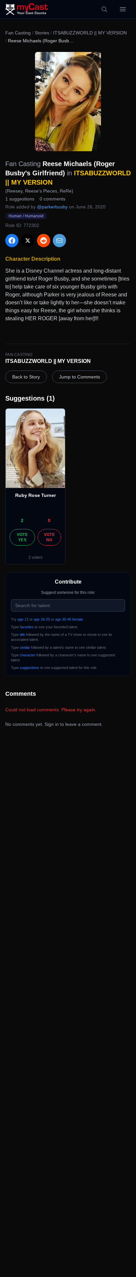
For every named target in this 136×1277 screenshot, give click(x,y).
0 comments (52, 198)
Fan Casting (18, 32)
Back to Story (26, 376)
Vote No (49, 537)
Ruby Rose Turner (35, 495)
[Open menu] (123, 9)
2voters (35, 557)
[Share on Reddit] (43, 240)
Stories (42, 32)
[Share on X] (27, 240)
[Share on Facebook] (11, 240)
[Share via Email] (59, 240)
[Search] (104, 9)
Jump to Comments (79, 376)
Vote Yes (22, 537)
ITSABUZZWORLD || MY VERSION (90, 32)
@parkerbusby (52, 206)
